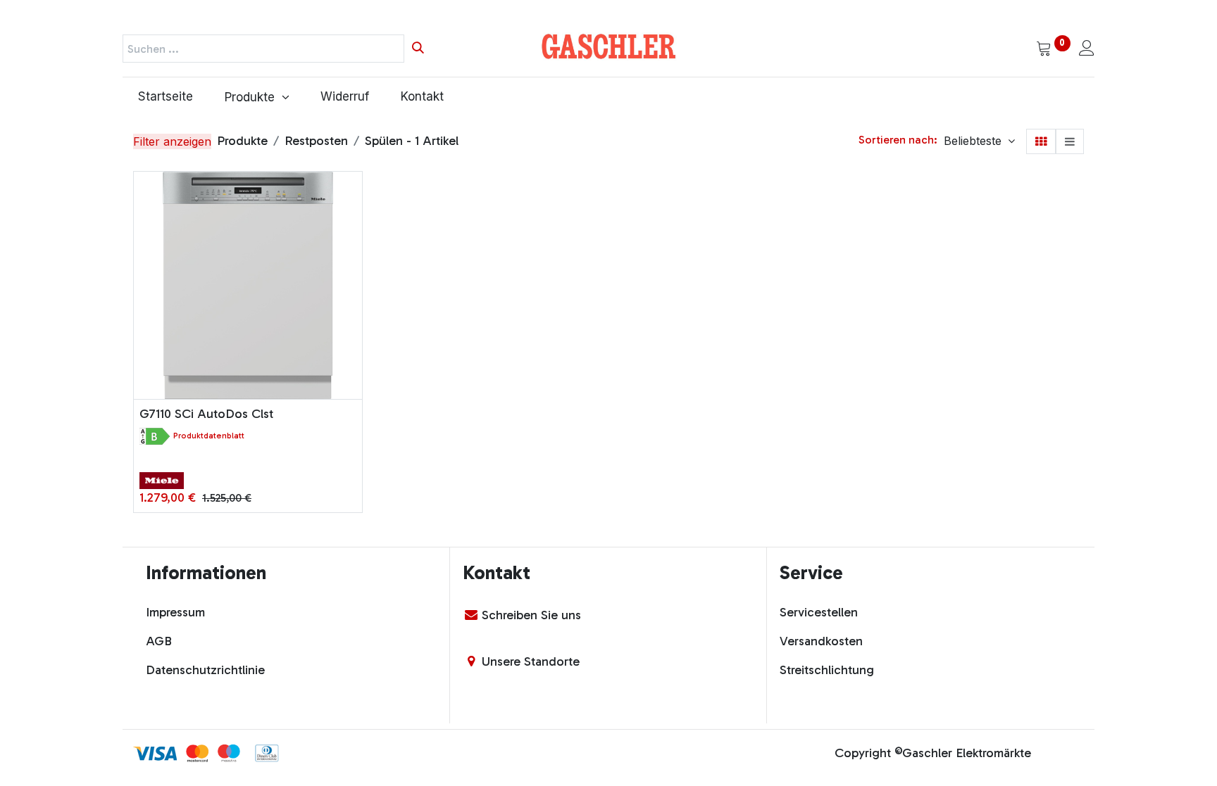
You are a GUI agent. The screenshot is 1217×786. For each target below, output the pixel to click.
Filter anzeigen (172, 141)
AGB (159, 641)
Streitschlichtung (827, 670)
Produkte (242, 140)
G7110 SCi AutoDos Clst (206, 413)
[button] (979, 141)
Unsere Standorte (531, 661)
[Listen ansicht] (1070, 141)
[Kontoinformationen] (1086, 49)
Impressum (175, 612)
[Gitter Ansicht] (1041, 141)
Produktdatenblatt (208, 435)
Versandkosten (821, 641)
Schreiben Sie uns (531, 615)
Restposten (316, 140)
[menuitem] (166, 97)
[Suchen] (418, 48)
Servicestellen (819, 612)
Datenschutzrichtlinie (205, 670)
